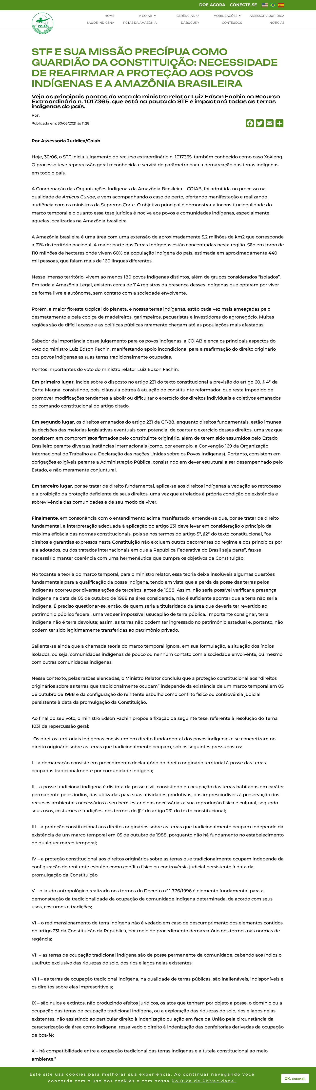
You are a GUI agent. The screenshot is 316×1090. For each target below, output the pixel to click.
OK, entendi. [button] (295, 1079)
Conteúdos (232, 22)
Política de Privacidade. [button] (204, 1081)
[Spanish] (281, 6)
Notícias (277, 22)
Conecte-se (243, 5)
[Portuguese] (273, 6)
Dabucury (190, 22)
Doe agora (212, 5)
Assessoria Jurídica (267, 16)
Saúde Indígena (100, 22)
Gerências (186, 16)
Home (109, 16)
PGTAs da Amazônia (140, 22)
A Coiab (145, 16)
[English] (265, 6)
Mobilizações (225, 16)
